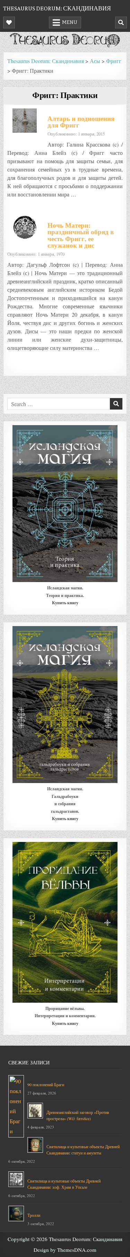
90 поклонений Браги (45, 1084)
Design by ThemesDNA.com (65, 1249)
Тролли (33, 1215)
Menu (69, 22)
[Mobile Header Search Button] (121, 22)
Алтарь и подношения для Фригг (80, 122)
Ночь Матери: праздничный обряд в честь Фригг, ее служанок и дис (80, 235)
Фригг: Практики (65, 95)
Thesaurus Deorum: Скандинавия (57, 8)
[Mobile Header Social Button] (9, 22)
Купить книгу (65, 603)
